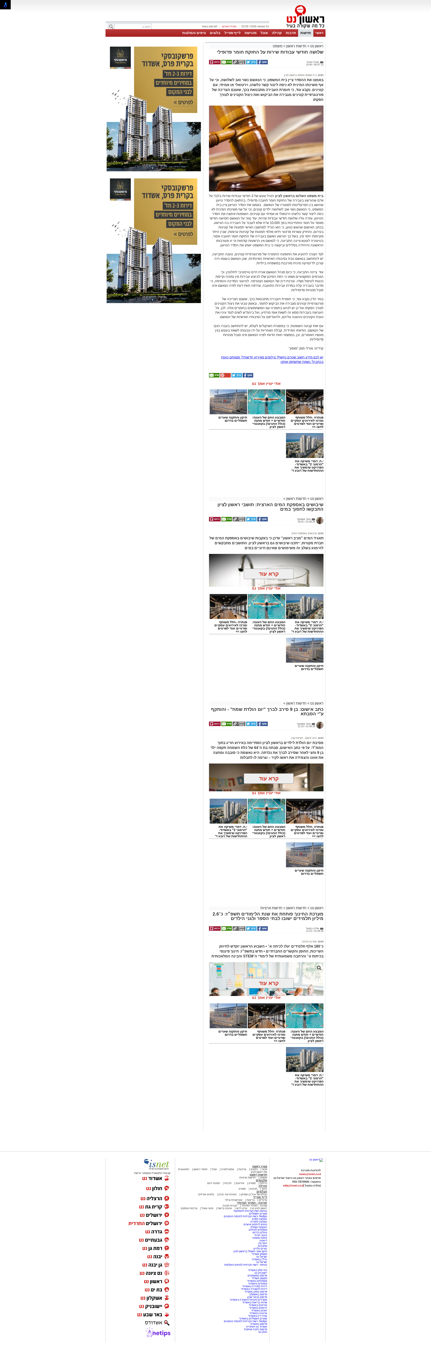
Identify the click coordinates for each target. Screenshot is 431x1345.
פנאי (264, 1169)
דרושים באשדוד (258, 1307)
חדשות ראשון (296, 46)
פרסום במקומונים (257, 1275)
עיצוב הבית (261, 1235)
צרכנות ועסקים (189, 1208)
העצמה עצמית (258, 1227)
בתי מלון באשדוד (257, 1270)
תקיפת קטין (297, 738)
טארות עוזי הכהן (227, 1194)
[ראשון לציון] (297, 28)
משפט (277, 46)
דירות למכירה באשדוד (254, 1286)
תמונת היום (213, 1183)
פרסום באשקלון (258, 1294)
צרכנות (242, 1169)
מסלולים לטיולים (258, 1229)
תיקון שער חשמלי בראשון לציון (250, 1251)
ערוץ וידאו (241, 1208)
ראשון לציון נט (259, 1208)
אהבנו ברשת (225, 1208)
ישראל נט (261, 1256)
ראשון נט (316, 46)
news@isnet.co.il (310, 1174)
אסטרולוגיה (227, 1169)
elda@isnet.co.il (293, 1185)
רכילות (263, 1183)
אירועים (240, 1183)
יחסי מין (262, 1243)
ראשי (319, 33)
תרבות (291, 33)
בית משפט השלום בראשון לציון (300, 75)
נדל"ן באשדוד (259, 1259)
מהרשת (251, 33)
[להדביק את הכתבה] (225, 376)
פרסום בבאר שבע (257, 1297)
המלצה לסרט (259, 1219)
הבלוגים (262, 1191)
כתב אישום (310, 738)
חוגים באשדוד (259, 1310)
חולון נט (262, 1332)
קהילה (277, 33)
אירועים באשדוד (258, 1305)
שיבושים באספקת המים (304, 533)
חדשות (305, 33)
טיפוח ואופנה (259, 1237)
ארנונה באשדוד (258, 1313)
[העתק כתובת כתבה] (238, 63)
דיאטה (263, 1240)
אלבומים (261, 1180)
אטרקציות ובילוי (233, 1200)
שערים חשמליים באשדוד (253, 1318)
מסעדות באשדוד (257, 1283)
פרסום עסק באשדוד (255, 1291)
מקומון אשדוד (259, 1254)
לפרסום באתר (209, 26)
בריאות (251, 1200)
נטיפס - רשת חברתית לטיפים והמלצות (245, 1264)
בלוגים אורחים (206, 1194)
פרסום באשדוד (258, 1323)
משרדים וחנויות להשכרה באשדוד (248, 1299)
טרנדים (263, 1200)
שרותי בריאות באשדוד (254, 1302)
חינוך (264, 1188)
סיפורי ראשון (200, 1169)
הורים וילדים (260, 1248)
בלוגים (215, 33)
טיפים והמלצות (194, 33)
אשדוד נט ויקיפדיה (256, 1326)
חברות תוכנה (230, 1205)
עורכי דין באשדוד (257, 1315)
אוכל (264, 33)
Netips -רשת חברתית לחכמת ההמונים (245, 1216)
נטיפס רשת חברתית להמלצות (250, 1211)
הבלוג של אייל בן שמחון (253, 1194)
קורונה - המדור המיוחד (252, 1202)
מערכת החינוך (309, 941)
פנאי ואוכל (207, 1208)
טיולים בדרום (259, 1232)
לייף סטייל (232, 33)
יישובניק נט (260, 1272)
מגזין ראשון (259, 1166)
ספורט (252, 1183)
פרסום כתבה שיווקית (255, 1329)
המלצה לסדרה (258, 1221)
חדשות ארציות (271, 908)
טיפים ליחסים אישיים (255, 1224)
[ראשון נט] (316, 1159)
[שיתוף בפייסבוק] (262, 63)
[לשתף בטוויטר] (251, 63)
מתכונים (262, 1245)
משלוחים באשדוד (257, 1280)
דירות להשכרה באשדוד (254, 1289)
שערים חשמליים (257, 1213)
